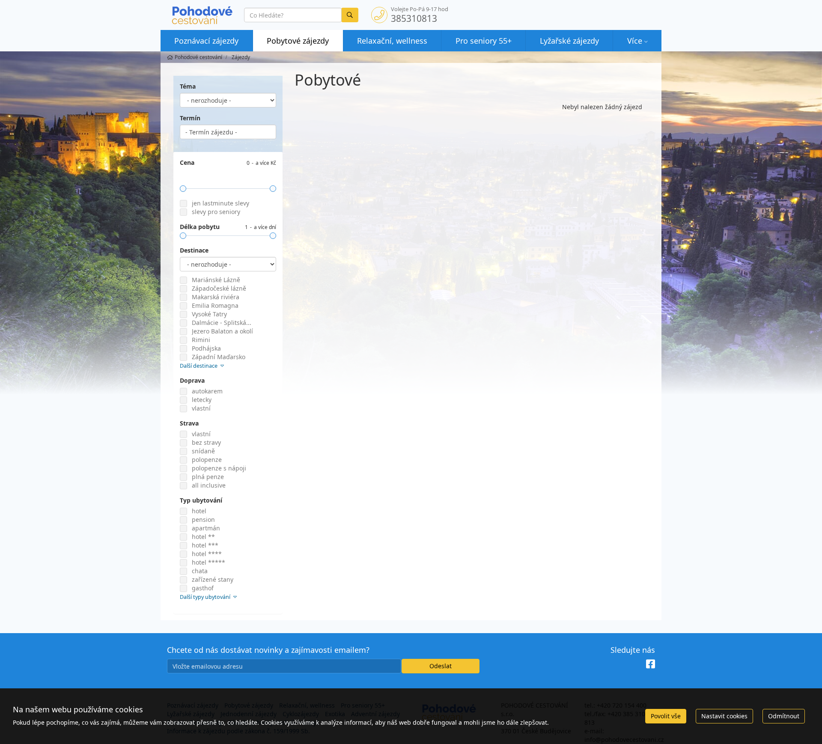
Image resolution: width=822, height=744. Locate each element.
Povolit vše (666, 716)
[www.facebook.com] (650, 664)
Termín (190, 118)
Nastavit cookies (724, 716)
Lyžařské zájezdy (569, 41)
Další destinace (199, 365)
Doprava (192, 380)
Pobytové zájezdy (298, 41)
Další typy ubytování (206, 597)
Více (634, 41)
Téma (188, 86)
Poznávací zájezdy (206, 41)
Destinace (194, 250)
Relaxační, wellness (392, 41)
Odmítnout (783, 716)
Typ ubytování (201, 500)
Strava (189, 423)
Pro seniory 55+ (484, 41)
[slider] (183, 188)
